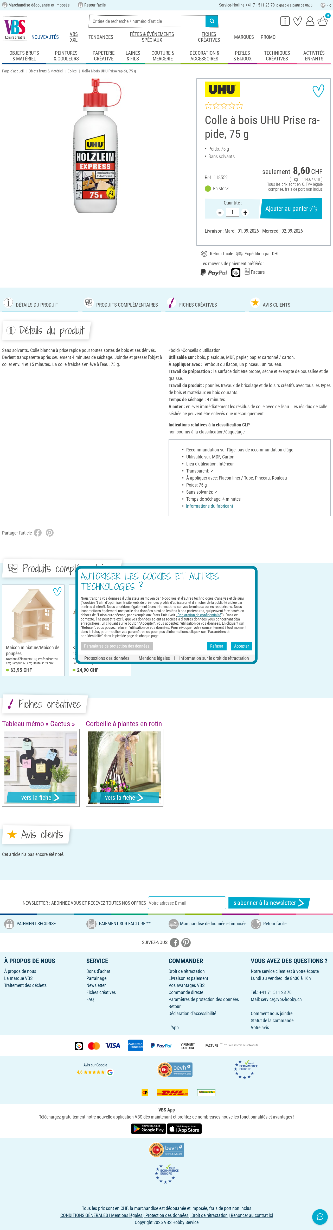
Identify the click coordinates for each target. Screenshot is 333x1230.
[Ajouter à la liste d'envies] (318, 90)
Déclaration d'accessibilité (192, 1013)
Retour (175, 1006)
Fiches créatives (209, 37)
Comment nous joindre (271, 1013)
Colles (72, 71)
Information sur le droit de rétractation (214, 658)
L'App (174, 1027)
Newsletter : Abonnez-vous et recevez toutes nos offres (84, 903)
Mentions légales (154, 658)
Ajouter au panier (286, 208)
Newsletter (96, 985)
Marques (244, 37)
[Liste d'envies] (297, 21)
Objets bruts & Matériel (46, 71)
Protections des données (106, 658)
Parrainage (96, 978)
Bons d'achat (98, 971)
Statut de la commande (272, 1020)
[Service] (285, 21)
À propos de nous (20, 971)
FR (328, 5)
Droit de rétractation (187, 971)
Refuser (216, 646)
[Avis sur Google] (95, 1069)
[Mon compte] (310, 21)
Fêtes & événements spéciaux (152, 37)
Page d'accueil (13, 71)
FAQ (90, 999)
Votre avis (260, 1027)
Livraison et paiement (188, 978)
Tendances (100, 37)
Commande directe (186, 992)
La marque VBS (18, 978)
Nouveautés (45, 37)
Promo (268, 37)
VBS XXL (74, 37)
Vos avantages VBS (186, 985)
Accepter (241, 646)
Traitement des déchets (25, 985)
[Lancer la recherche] (212, 21)
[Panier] (322, 21)
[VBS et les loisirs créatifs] (15, 29)
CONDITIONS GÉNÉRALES (84, 1215)
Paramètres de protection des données (204, 999)
